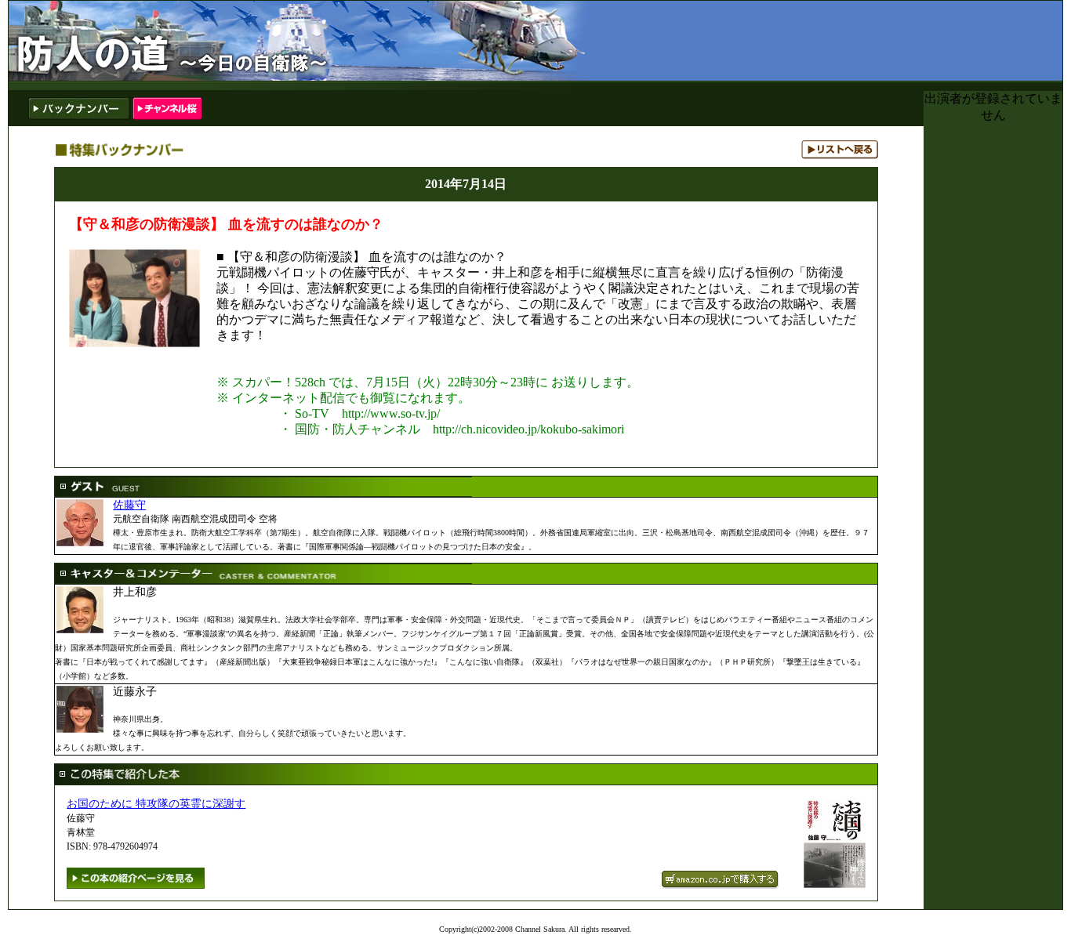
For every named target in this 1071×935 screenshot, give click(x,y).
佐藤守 (129, 504)
